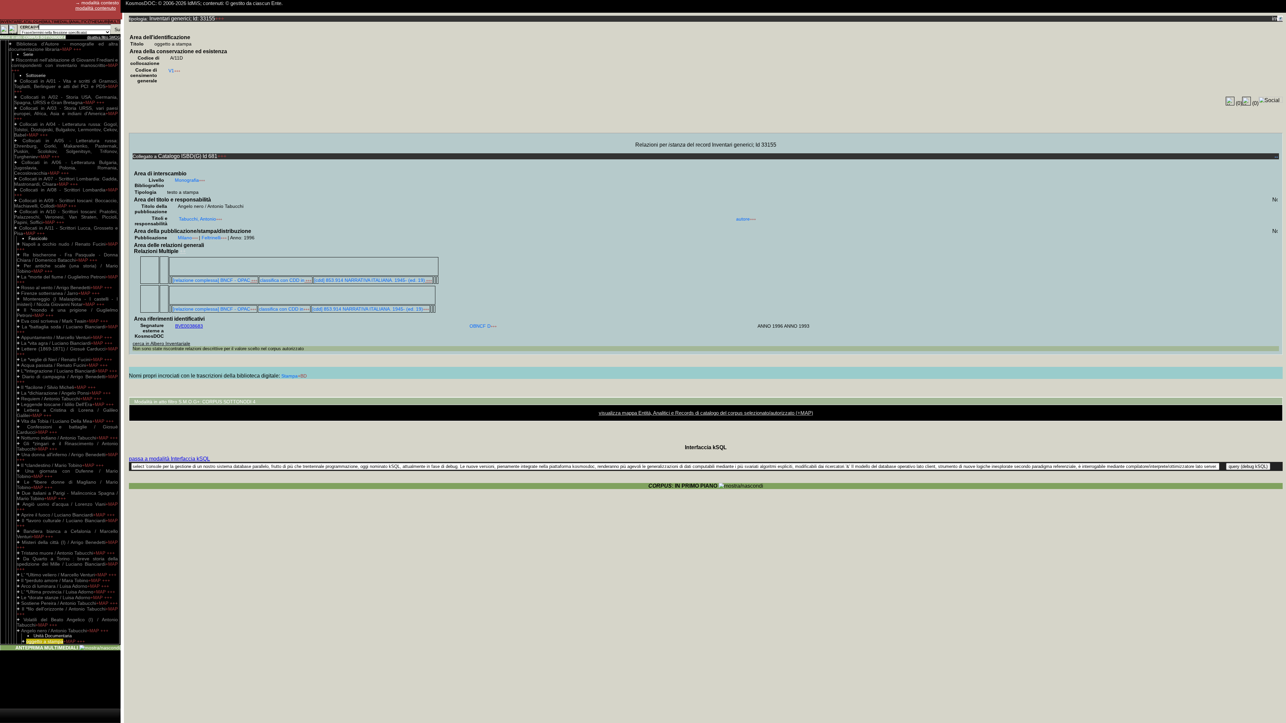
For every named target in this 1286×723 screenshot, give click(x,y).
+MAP (66, 49)
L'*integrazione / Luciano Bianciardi (58, 371)
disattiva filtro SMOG (104, 37)
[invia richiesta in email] (1274, 18)
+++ (77, 49)
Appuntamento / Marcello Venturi (55, 337)
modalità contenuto (95, 8)
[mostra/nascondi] (99, 647)
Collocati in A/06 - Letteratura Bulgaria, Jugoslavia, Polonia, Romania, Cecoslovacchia (66, 168)
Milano (185, 237)
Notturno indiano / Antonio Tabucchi (58, 437)
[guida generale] (13, 29)
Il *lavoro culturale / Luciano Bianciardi (63, 520)
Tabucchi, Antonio (197, 219)
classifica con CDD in (282, 280)
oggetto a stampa (44, 641)
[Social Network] (1271, 100)
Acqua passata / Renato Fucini (53, 365)
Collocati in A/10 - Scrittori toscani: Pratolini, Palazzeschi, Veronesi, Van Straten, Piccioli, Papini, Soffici (66, 217)
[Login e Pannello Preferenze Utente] (4, 29)
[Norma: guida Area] (1275, 199)
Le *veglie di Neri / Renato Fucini (55, 359)
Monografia (187, 180)
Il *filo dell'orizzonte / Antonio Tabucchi (63, 609)
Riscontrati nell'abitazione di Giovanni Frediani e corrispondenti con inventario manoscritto (64, 62)
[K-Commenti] (1246, 101)
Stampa (289, 376)
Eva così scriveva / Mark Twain (53, 321)
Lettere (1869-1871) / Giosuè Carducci (63, 348)
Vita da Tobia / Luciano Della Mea (56, 421)
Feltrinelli (211, 237)
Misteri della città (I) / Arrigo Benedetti (63, 542)
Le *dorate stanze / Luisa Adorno (55, 597)
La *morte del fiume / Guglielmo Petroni (63, 276)
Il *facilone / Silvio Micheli (47, 387)
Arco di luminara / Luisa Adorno (54, 586)
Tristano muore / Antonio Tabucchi (57, 553)
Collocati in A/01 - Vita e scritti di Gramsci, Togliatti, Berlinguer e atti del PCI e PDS (66, 83)
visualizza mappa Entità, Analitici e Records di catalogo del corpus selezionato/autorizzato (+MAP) (706, 413)
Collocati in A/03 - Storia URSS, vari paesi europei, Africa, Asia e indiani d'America (66, 110)
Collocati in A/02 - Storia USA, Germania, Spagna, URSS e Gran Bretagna (66, 99)
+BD (302, 376)
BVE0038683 (189, 326)
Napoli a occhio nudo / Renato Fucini (63, 244)
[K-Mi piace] (1230, 101)
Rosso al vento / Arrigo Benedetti (55, 287)
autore (743, 219)
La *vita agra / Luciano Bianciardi (56, 343)
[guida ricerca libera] (36, 27)
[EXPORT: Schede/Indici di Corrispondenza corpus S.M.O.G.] (1280, 18)
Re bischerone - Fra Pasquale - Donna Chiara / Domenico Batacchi (67, 257)
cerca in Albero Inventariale (161, 343)
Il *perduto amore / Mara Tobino (54, 580)
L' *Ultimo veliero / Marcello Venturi (58, 574)
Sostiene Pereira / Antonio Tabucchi (58, 603)
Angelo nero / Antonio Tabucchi (54, 630)
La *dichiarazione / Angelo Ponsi (55, 393)
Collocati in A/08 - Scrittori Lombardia (62, 189)
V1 (171, 70)
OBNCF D (480, 326)
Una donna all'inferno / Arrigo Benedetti (63, 454)
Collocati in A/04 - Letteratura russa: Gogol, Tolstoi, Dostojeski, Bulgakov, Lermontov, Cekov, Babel (66, 130)
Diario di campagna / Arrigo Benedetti (63, 376)
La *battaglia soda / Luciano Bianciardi (63, 326)
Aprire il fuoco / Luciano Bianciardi (57, 514)
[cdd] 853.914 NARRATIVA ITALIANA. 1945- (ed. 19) (369, 280)
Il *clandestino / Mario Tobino (51, 465)
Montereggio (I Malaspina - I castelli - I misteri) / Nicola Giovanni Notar (67, 301)
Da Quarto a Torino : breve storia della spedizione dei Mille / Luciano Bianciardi (67, 561)
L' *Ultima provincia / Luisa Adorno (57, 591)
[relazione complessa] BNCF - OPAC (211, 280)
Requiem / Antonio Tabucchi (50, 398)
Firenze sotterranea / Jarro (49, 293)
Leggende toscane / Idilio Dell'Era (56, 404)
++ (183, 251)
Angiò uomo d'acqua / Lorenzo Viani (63, 504)
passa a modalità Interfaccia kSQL (169, 459)
